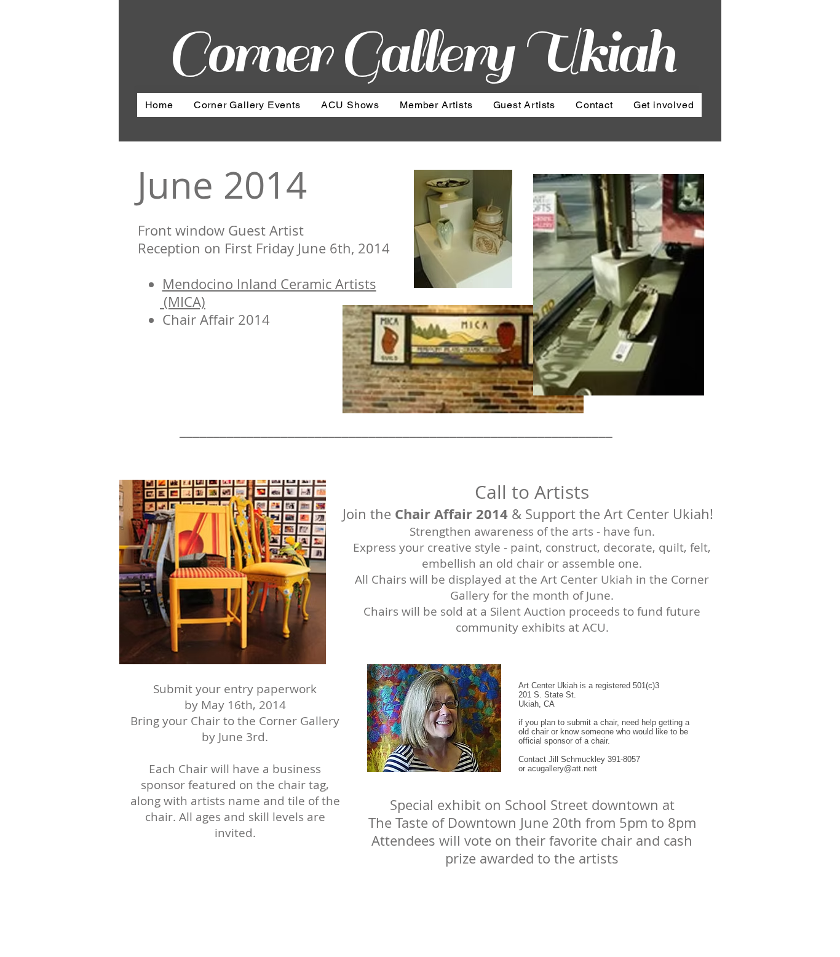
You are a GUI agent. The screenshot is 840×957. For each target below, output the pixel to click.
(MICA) (182, 302)
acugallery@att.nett (562, 768)
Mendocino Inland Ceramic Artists (269, 284)
